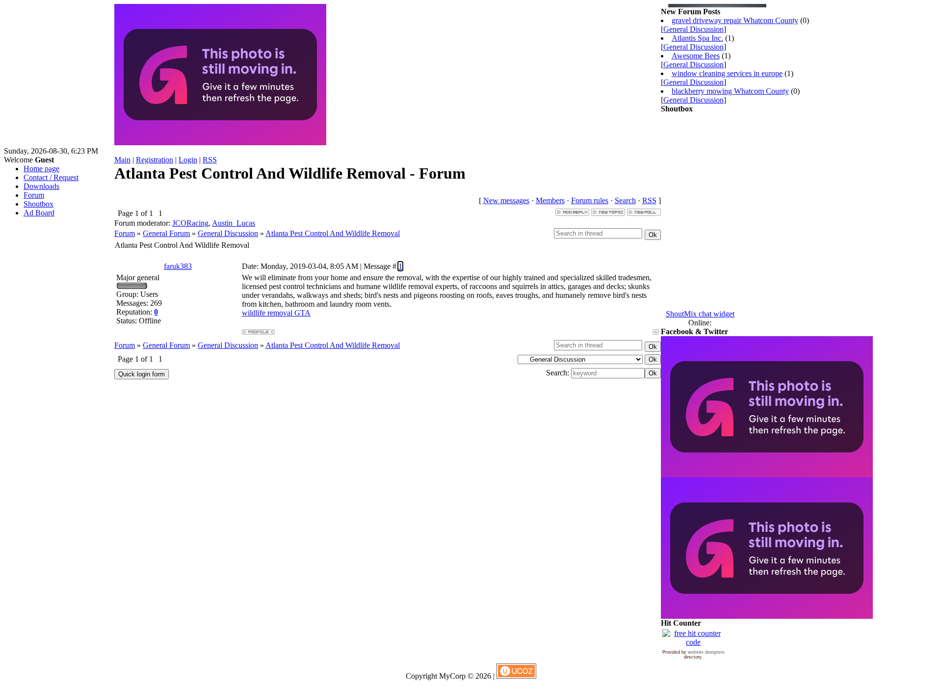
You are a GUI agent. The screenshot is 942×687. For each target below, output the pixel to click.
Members (550, 200)
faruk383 (178, 266)
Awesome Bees (696, 56)
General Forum (166, 233)
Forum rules (589, 200)
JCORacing (190, 223)
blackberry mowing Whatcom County (730, 91)
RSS (210, 160)
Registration (154, 160)
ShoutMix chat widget (700, 314)
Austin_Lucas (233, 223)
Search (625, 200)
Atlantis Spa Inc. (697, 38)
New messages (506, 200)
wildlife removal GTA (276, 313)
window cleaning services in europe (727, 73)
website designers (706, 652)
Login (188, 160)
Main (122, 160)
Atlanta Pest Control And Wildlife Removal (332, 233)
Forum (124, 233)
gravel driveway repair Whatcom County (735, 20)
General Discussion (228, 233)
